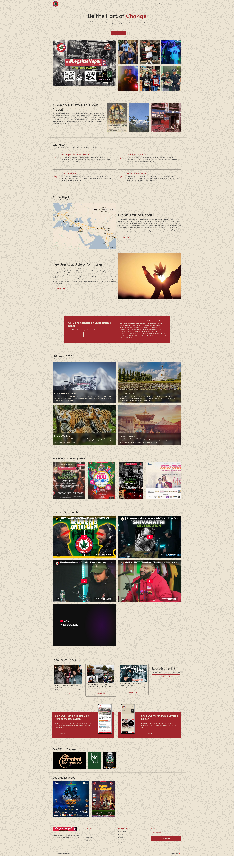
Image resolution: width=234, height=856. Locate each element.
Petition (87, 843)
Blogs (161, 4)
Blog (86, 835)
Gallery (168, 4)
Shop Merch (88, 840)
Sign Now (62, 733)
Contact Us (88, 837)
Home (147, 4)
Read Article (68, 694)
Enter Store (149, 733)
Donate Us (118, 33)
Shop (154, 4)
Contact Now (166, 838)
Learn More (126, 237)
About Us (177, 4)
